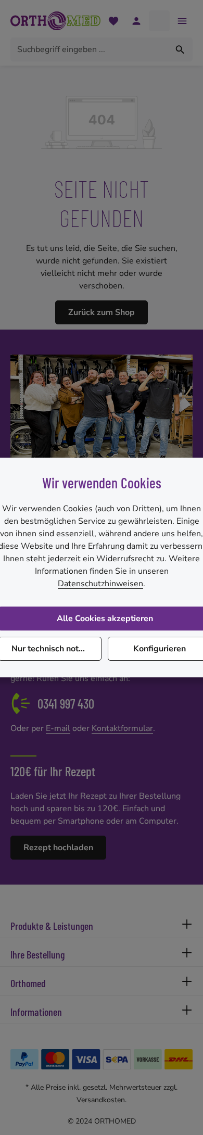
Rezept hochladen (58, 847)
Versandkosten (101, 1100)
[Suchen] (180, 49)
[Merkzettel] (113, 20)
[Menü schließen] (182, 20)
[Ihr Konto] (136, 20)
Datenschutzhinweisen (100, 583)
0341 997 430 (65, 703)
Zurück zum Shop (101, 312)
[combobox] (89, 49)
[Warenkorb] (159, 20)
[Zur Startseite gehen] (55, 20)
